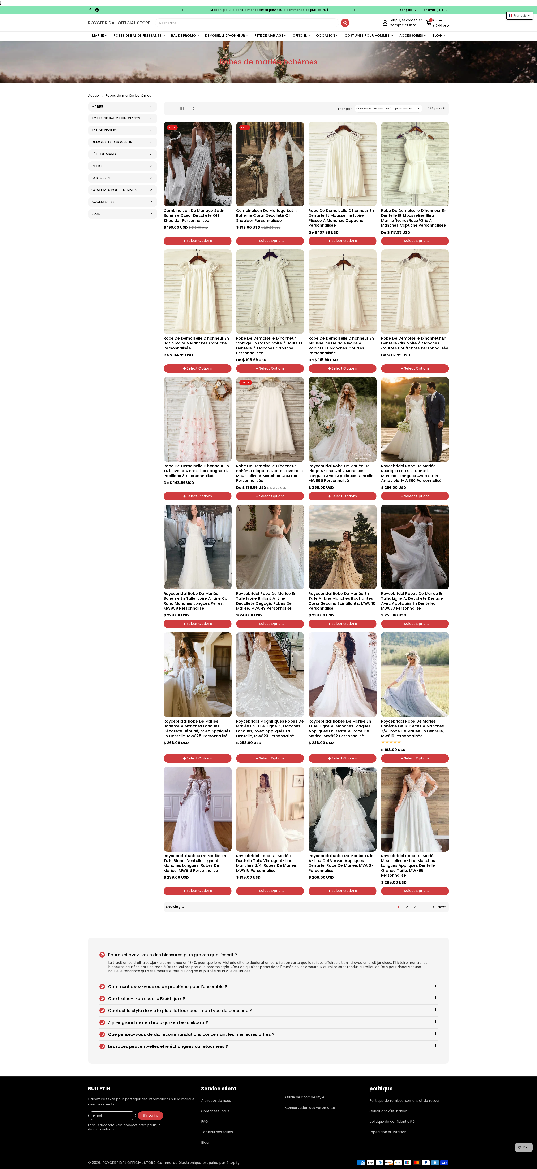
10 (201, 232)
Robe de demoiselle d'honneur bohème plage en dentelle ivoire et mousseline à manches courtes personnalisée (270, 473)
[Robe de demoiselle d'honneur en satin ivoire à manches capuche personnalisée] (198, 291)
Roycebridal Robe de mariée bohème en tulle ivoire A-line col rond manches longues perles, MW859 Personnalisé (196, 601)
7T (364, 246)
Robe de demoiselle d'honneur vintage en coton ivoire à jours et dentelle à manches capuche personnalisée (269, 346)
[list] (195, 108)
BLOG (437, 35)
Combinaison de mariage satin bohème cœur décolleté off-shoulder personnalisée (194, 215)
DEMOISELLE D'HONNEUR (225, 35)
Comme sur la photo (327, 501)
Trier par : (345, 108)
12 (210, 232)
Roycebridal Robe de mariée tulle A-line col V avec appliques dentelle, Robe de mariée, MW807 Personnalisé (341, 863)
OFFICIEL (300, 35)
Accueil (94, 95)
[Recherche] (345, 23)
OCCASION (325, 35)
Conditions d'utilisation (388, 1111)
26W (196, 246)
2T (313, 246)
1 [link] (398, 907)
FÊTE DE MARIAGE (268, 35)
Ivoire (411, 246)
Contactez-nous (215, 1111)
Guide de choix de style (305, 1097)
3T (324, 246)
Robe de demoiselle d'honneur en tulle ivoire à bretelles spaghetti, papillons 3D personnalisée (196, 470)
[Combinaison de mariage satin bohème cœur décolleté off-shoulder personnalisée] (198, 164)
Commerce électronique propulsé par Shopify (198, 1162)
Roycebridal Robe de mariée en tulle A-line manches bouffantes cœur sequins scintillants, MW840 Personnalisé (342, 601)
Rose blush (392, 246)
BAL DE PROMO (183, 35)
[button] (437, 23)
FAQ (204, 1121)
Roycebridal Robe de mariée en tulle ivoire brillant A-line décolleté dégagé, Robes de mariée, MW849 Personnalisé (266, 601)
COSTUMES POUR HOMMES (367, 35)
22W (170, 246)
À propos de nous (216, 1100)
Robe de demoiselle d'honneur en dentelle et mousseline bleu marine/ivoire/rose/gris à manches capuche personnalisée (413, 218)
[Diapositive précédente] (182, 10)
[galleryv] (183, 108)
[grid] (170, 108)
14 (219, 232)
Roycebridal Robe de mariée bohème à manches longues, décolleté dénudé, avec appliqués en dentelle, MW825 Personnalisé (197, 728)
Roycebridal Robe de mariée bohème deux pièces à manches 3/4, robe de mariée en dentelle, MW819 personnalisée (412, 728)
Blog (205, 1142)
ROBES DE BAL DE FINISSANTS (137, 35)
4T (334, 246)
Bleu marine (430, 246)
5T (344, 246)
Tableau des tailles (217, 1132)
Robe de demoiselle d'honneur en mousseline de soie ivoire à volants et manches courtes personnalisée (341, 346)
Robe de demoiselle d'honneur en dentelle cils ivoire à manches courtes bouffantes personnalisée (414, 343)
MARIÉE (98, 35)
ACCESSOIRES (411, 35)
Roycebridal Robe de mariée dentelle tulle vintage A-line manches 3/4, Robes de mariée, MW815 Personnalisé (266, 863)
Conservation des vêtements (310, 1107)
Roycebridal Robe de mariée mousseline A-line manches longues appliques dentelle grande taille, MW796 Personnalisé (408, 865)
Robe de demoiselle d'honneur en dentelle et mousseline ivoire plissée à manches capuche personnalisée (341, 218)
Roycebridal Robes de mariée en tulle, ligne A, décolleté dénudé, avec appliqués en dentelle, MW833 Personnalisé (412, 601)
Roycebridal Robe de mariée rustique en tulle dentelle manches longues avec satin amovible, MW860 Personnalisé (411, 473)
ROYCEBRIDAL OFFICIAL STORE (128, 1162)
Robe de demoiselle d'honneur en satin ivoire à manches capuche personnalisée (196, 343)
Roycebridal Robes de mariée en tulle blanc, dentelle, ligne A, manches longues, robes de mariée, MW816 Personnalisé (195, 863)
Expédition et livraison (388, 1132)
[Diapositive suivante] (354, 10)
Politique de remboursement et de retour (404, 1100)
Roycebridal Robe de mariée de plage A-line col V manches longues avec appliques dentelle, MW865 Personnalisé (341, 473)
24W (183, 246)
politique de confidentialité (392, 1121)
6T (354, 246)
